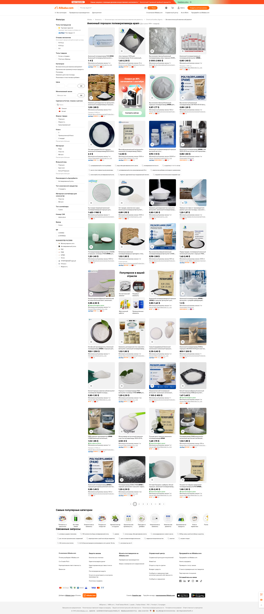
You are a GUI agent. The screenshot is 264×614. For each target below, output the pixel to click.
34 (159, 504)
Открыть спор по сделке (157, 565)
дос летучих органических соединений (71, 538)
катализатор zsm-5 (126, 543)
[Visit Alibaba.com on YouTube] (197, 581)
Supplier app (136, 595)
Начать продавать (185, 561)
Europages (162, 604)
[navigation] (70, 262)
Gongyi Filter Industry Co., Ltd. (128, 158)
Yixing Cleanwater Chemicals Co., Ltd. (100, 65)
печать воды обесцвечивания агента (136, 534)
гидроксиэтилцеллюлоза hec (155, 538)
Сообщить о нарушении (157, 579)
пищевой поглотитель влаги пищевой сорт (167, 174)
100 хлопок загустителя (66, 543)
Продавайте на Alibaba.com (188, 557)
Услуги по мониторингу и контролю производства (101, 576)
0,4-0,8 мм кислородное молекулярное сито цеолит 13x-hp (97, 543)
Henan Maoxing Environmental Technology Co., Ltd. (101, 261)
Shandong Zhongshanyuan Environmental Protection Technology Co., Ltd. (101, 217)
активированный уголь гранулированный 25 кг (133, 170)
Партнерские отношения (187, 573)
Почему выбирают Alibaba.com (69, 557)
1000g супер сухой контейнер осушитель (191, 534)
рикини (117, 534)
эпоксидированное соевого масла (163, 534)
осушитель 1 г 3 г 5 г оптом (172, 165)
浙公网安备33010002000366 (165, 611)
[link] (261, 594)
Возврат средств (154, 569)
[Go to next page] (164, 504)
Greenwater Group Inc (187, 158)
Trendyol (154, 604)
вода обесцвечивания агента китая (127, 165)
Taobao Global (140, 604)
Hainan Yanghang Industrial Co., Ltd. (160, 158)
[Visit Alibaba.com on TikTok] (201, 581)
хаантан (172, 538)
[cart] (172, 8)
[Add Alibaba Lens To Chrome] (89, 595)
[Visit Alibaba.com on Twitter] (188, 581)
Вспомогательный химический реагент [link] (179, 19)
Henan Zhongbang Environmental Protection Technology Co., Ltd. (162, 111)
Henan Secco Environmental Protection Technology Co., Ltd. (101, 114)
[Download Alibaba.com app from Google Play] (198, 595)
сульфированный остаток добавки (101, 165)
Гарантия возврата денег (97, 561)
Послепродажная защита (97, 571)
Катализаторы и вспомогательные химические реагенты (124, 19)
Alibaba (89, 19)
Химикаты (98, 19)
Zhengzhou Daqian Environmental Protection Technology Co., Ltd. (193, 217)
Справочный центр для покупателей (161, 557)
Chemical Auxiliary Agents (154, 19)
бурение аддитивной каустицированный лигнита (134, 174)
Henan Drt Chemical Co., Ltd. (158, 217)
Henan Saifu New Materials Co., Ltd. (191, 67)
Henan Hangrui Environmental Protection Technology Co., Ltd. (193, 111)
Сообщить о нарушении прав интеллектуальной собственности (160, 574)
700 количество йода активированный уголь (95, 534)
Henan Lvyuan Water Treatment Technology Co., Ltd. (132, 65)
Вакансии (62, 569)
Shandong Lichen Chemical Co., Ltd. (130, 217)
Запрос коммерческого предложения (131, 564)
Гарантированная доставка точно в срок (100, 566)
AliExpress (102, 604)
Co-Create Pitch (64, 561)
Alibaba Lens (69, 595)
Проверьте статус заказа (187, 565)
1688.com (111, 604)
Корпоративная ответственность (70, 565)
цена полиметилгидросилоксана (130, 538)
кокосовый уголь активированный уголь (102, 174)
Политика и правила (95, 581)
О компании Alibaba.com (67, 553)
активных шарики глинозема (67, 534)
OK (81, 86)
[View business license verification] (151, 611)
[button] (145, 8)
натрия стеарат (185, 538)
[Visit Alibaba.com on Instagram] (193, 581)
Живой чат (152, 561)
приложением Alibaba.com (165, 595)
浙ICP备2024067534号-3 (185, 611)
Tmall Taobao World (122, 604)
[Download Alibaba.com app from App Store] (183, 595)
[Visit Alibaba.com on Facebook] (180, 581)
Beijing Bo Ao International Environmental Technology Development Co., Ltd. (162, 65)
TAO (148, 604)
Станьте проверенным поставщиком (191, 569)
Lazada (132, 604)
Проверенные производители (129, 560)
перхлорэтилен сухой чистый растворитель (102, 538)
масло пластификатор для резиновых (102, 170)
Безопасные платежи (96, 557)
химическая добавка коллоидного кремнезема (166, 170)
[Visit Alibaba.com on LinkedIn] (184, 581)
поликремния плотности (151, 165)
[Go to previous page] (131, 504)
